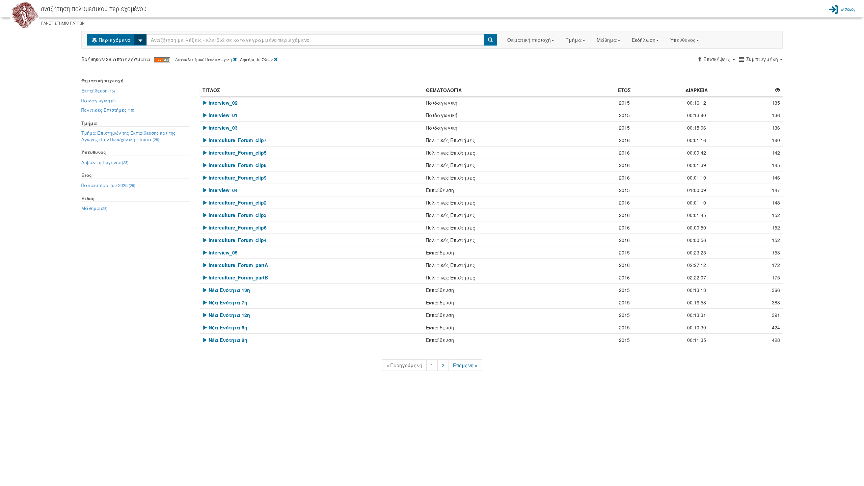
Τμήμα (574, 39)
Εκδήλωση (643, 39)
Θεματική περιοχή (529, 39)
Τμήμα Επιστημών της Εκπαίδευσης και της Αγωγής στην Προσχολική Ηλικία (128, 136)
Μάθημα (607, 39)
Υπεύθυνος (683, 39)
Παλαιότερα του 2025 (108, 185)
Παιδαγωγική (98, 100)
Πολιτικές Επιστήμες (107, 110)
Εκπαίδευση (98, 90)
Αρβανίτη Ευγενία (105, 162)
